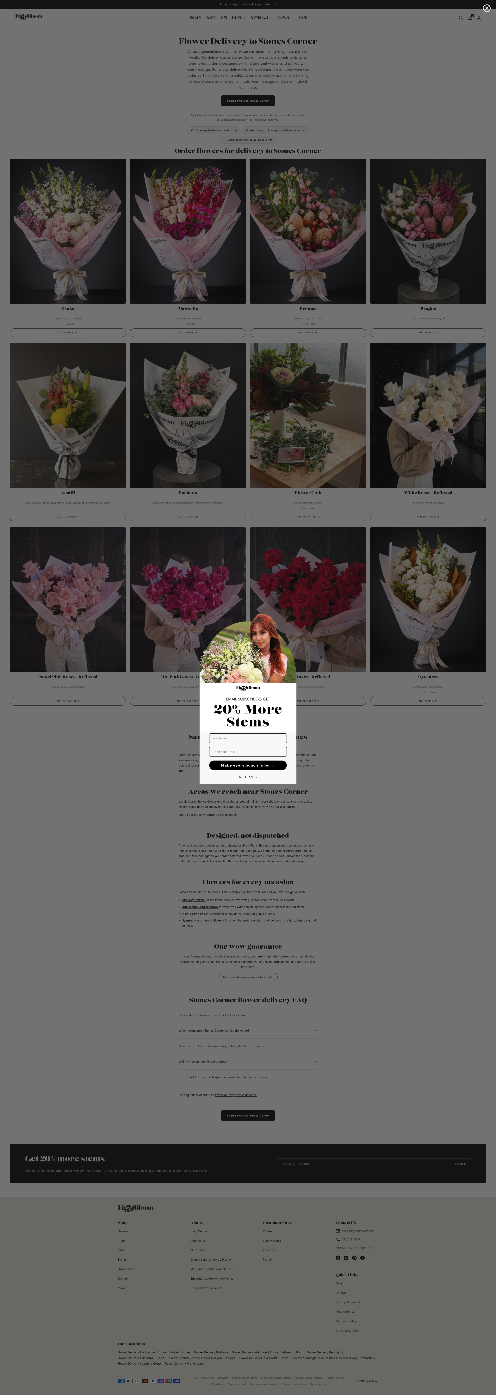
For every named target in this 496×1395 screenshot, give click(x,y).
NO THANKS (248, 777)
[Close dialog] (486, 8)
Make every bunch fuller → (248, 765)
